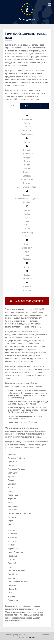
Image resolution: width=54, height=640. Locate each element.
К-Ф (26, 106)
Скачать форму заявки (29, 300)
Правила (32, 637)
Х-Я (41, 106)
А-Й (12, 106)
